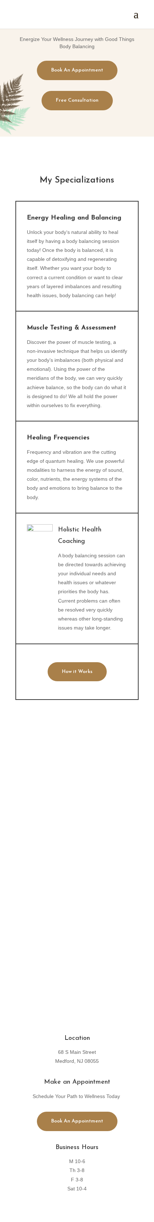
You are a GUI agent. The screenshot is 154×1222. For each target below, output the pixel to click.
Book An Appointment (77, 70)
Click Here (77, 947)
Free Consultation (77, 100)
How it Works (77, 671)
